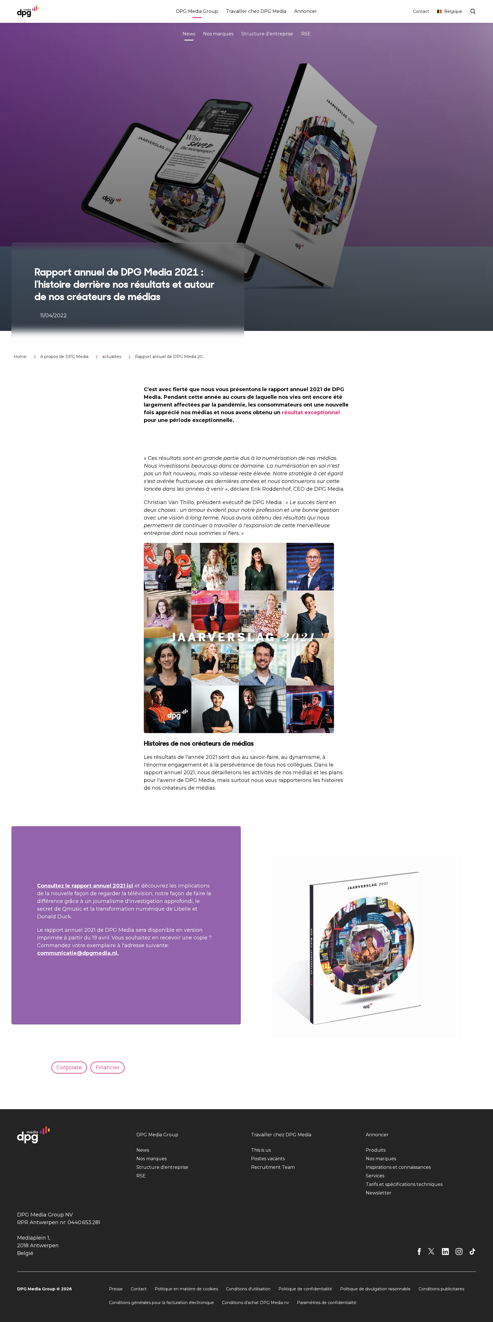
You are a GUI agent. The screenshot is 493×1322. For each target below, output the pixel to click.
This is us (261, 1150)
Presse (116, 1288)
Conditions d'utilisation (248, 1288)
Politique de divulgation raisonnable (375, 1288)
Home (20, 356)
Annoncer (305, 11)
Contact (421, 11)
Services (375, 1176)
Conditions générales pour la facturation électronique (161, 1302)
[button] (215, 439)
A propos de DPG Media (64, 356)
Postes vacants (268, 1158)
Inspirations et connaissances (398, 1167)
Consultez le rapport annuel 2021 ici (85, 886)
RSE (306, 34)
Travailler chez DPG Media (256, 11)
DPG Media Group (197, 11)
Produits (375, 1150)
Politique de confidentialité (305, 1288)
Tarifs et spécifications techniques (404, 1184)
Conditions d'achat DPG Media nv (255, 1302)
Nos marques (218, 34)
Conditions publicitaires (441, 1288)
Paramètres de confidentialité (326, 1302)
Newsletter (378, 1193)
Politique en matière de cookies (186, 1288)
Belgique (453, 11)
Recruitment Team (273, 1167)
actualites (111, 356)
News (189, 34)
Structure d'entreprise (267, 34)
